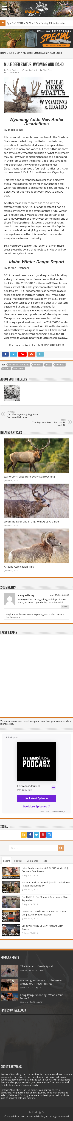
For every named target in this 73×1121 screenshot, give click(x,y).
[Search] (61, 848)
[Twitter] (36, 835)
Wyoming (19, 369)
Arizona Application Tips (19, 566)
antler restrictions (19, 365)
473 (44, 970)
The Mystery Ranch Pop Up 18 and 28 (49, 423)
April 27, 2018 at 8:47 (59, 595)
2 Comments (13, 72)
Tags (44, 860)
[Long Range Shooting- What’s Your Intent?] (9, 997)
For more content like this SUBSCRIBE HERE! (36, 345)
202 (42, 1002)
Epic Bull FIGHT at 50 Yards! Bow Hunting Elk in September (36, 23)
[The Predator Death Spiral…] (9, 971)
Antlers (37, 365)
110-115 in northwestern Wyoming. (42, 172)
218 (39, 988)
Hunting (60, 365)
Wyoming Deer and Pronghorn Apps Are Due (31, 521)
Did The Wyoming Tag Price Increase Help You (22, 415)
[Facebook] (30, 835)
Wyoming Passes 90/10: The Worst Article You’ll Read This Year (41, 982)
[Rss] (24, 835)
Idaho (6, 369)
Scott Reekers (13, 70)
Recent (6, 860)
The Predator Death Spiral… (37, 966)
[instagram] (49, 835)
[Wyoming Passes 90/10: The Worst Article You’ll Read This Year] (9, 985)
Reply (64, 607)
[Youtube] (43, 835)
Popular (18, 860)
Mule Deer (14, 53)
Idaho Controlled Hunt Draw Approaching (29, 476)
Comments (32, 860)
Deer (48, 365)
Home (3, 53)
